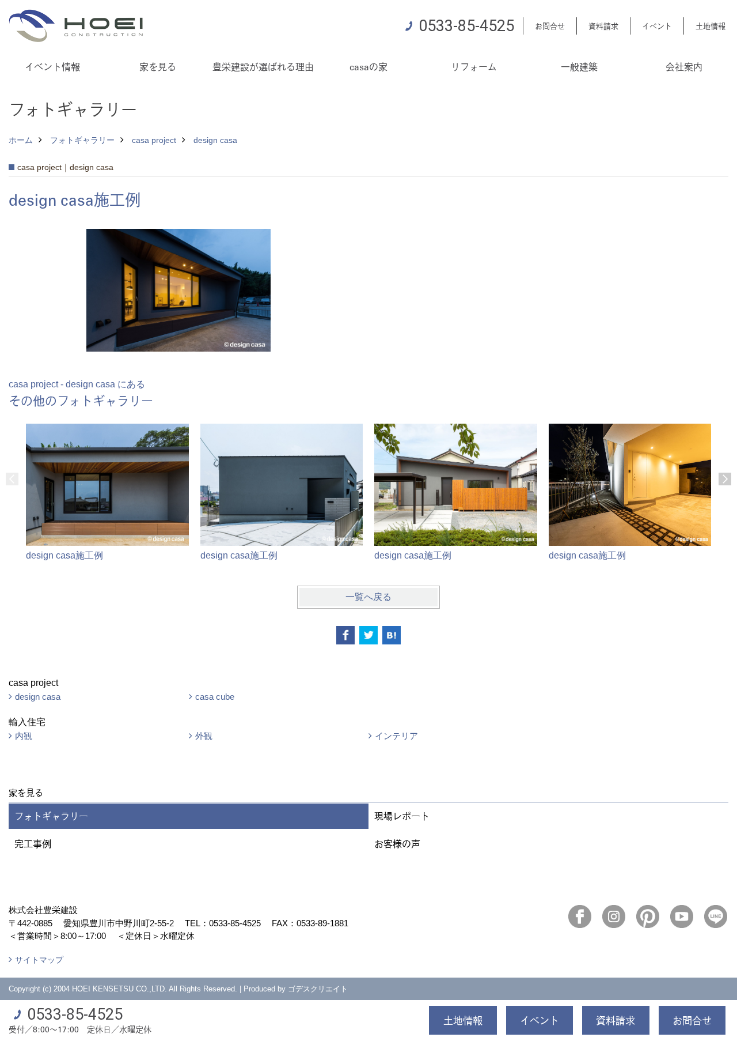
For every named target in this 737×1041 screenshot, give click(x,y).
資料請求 (603, 26)
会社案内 (684, 67)
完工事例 (32, 844)
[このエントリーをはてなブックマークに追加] (391, 635)
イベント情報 (52, 67)
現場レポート (402, 816)
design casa (215, 140)
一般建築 (579, 67)
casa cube (214, 696)
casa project (154, 140)
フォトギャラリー (82, 140)
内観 (23, 736)
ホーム (21, 140)
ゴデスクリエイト (318, 989)
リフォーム (474, 67)
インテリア (396, 736)
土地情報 (710, 26)
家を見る (157, 67)
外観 (203, 736)
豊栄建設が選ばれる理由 (263, 67)
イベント (657, 26)
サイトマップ (39, 959)
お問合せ (550, 26)
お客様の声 (397, 844)
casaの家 (368, 67)
